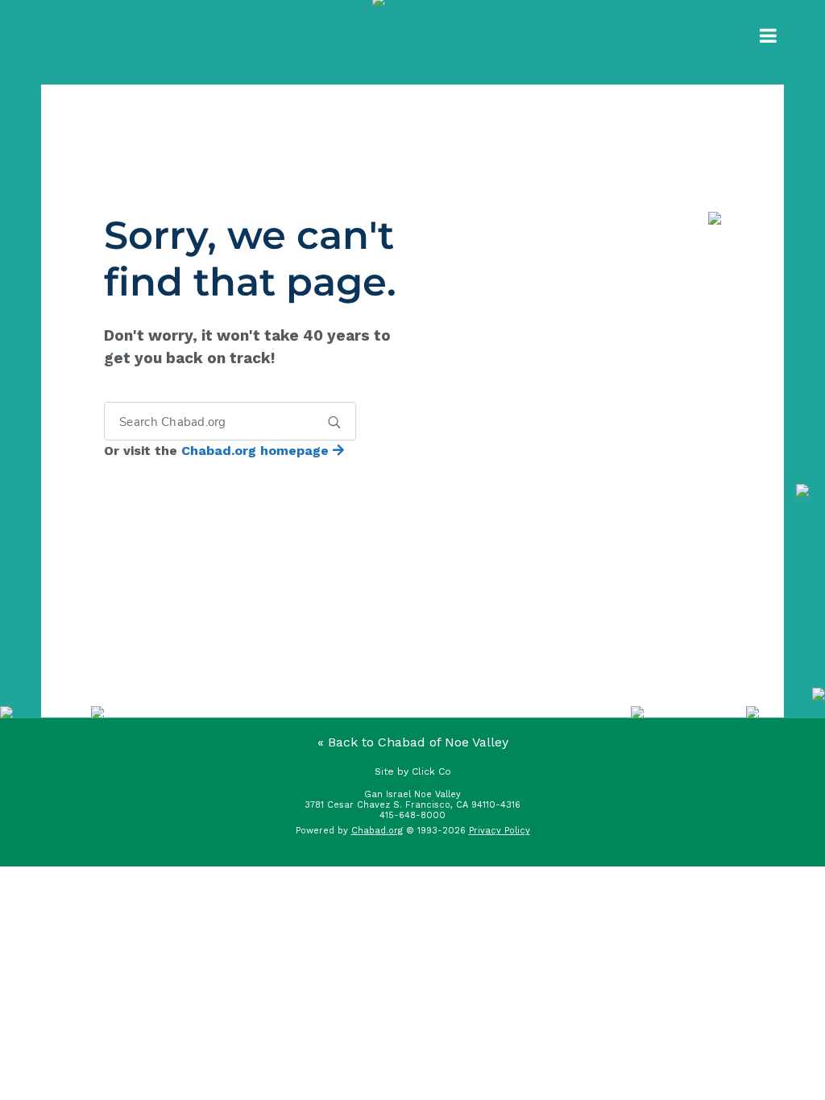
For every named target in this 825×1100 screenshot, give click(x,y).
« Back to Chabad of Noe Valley (412, 742)
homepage (257, 450)
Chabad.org (377, 830)
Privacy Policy (499, 830)
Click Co (431, 771)
